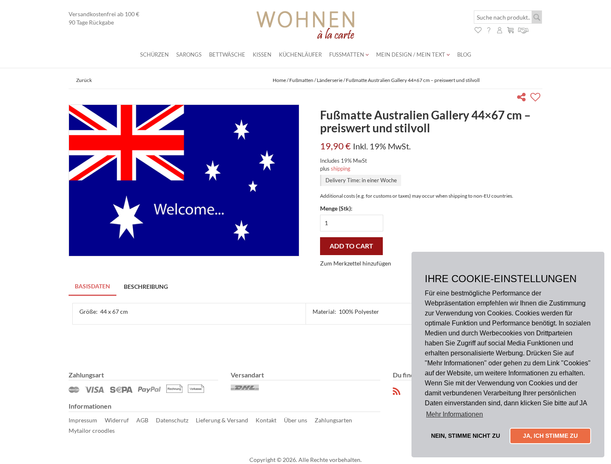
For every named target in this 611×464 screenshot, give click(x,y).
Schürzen (154, 54)
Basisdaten (92, 286)
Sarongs (189, 54)
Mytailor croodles (92, 430)
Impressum (83, 420)
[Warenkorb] (510, 29)
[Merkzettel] (478, 29)
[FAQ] (489, 29)
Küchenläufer (300, 54)
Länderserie (329, 80)
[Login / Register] (499, 29)
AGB (142, 420)
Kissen (262, 54)
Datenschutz (172, 420)
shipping (340, 168)
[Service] (523, 29)
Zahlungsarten (333, 420)
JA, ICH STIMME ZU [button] (550, 435)
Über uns (295, 420)
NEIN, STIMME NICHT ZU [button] (465, 435)
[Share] (523, 98)
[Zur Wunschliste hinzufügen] (536, 98)
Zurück (84, 80)
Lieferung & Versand (222, 420)
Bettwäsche (227, 54)
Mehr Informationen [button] (454, 414)
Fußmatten (347, 54)
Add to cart (351, 246)
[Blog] (397, 391)
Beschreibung (146, 286)
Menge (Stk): (336, 208)
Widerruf (117, 420)
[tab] (93, 287)
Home (279, 80)
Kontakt (266, 420)
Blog (464, 54)
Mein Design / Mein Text (411, 54)
